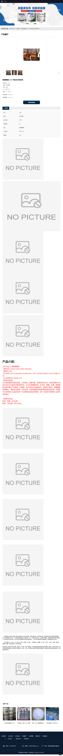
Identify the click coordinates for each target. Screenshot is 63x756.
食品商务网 (26, 738)
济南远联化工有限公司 (23, 752)
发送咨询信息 (31, 102)
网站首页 (12, 28)
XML (43, 752)
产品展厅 (18, 28)
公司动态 (17, 736)
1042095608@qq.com (33, 746)
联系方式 (38, 736)
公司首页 (3, 736)
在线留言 (45, 736)
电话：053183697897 (11, 746)
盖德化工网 (18, 738)
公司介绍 (10, 736)
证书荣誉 (31, 736)
